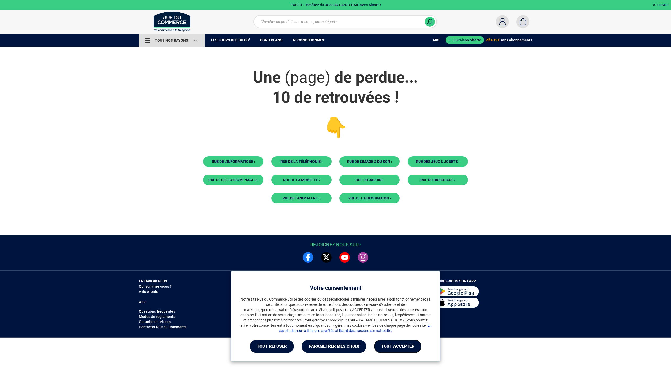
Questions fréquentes (157, 311)
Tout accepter (397, 346)
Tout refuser (272, 346)
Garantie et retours (155, 322)
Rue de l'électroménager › (233, 180)
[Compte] (502, 22)
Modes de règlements (157, 316)
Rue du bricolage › (437, 180)
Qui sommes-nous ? (155, 286)
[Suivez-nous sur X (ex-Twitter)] (326, 257)
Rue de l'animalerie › (301, 198)
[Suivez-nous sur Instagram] (363, 257)
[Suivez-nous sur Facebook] (308, 257)
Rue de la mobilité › (301, 180)
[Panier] (523, 22)
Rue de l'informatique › (233, 161)
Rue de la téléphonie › (301, 161)
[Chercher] (430, 22)
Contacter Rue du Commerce (163, 327)
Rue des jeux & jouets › (438, 161)
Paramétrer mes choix (334, 346)
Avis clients (148, 292)
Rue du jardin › (369, 180)
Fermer (662, 5)
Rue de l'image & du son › (369, 161)
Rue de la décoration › (369, 198)
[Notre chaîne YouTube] (344, 257)
